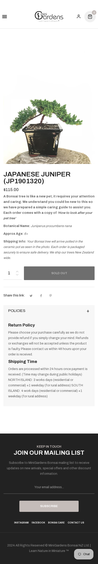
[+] (17, 270)
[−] (17, 275)
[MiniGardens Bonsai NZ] (49, 16)
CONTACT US (76, 522)
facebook (38, 522)
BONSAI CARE (56, 522)
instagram (21, 522)
